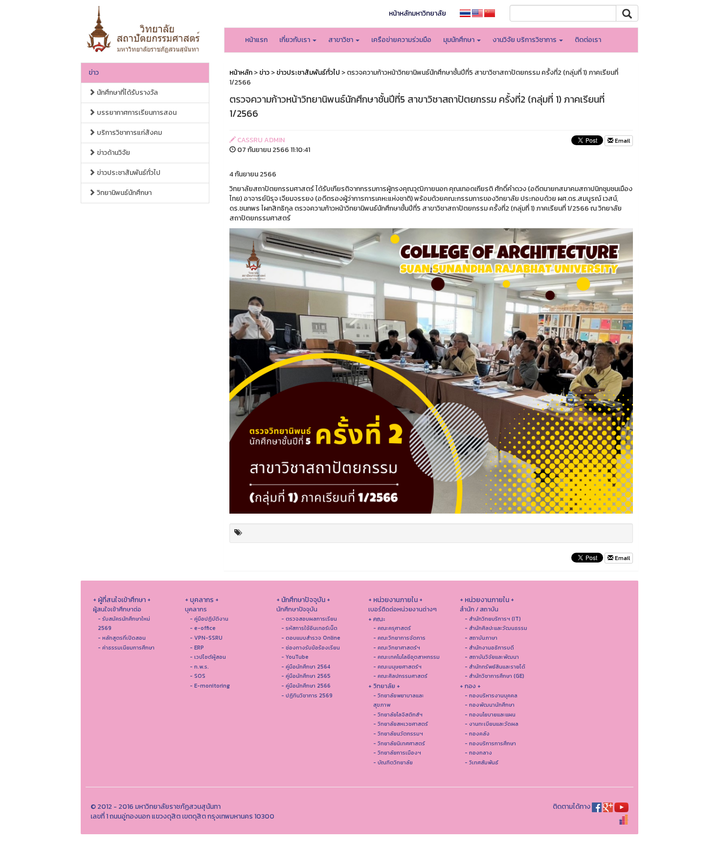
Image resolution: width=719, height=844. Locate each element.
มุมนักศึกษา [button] (459, 40)
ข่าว (94, 72)
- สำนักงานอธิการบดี (489, 647)
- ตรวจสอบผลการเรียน (309, 619)
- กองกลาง (478, 753)
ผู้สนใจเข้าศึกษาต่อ (117, 609)
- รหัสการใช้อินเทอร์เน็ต (309, 628)
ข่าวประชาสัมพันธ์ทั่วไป (127, 173)
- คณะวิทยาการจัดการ (399, 638)
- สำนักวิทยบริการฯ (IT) (493, 619)
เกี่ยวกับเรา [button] (295, 40)
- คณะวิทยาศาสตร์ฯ (396, 647)
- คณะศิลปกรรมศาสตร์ (400, 676)
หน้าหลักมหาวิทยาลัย (417, 13)
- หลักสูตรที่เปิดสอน (122, 638)
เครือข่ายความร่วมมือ (401, 40)
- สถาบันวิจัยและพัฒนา (492, 657)
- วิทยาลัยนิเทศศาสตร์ (399, 743)
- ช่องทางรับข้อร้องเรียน (310, 647)
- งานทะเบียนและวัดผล (491, 724)
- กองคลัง (477, 733)
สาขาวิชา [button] (341, 40)
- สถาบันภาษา (481, 638)
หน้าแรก (256, 40)
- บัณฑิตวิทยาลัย (393, 762)
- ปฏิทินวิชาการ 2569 (307, 695)
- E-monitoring (210, 686)
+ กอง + (470, 686)
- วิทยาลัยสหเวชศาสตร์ (400, 724)
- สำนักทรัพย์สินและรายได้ (495, 667)
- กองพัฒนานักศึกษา (490, 705)
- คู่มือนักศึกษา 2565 (306, 676)
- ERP (197, 647)
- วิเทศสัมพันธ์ (481, 762)
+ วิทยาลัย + (384, 686)
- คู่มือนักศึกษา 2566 (306, 686)
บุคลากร (196, 609)
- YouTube (295, 657)
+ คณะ (376, 619)
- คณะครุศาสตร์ (392, 628)
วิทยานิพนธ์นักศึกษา (123, 193)
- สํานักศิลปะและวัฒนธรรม (496, 628)
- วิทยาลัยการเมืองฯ (397, 753)
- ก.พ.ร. (199, 667)
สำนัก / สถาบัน (479, 609)
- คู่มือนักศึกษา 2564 (305, 667)
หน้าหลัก (240, 72)
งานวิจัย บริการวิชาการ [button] (525, 40)
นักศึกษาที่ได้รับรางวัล (126, 92)
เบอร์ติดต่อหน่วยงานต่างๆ (402, 609)
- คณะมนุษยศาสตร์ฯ (397, 667)
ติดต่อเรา (588, 40)
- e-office (203, 628)
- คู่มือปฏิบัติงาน (209, 619)
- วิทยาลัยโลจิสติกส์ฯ (398, 714)
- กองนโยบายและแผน (490, 714)
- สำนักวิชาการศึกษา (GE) (494, 676)
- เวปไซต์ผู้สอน (208, 657)
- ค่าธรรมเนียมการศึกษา (126, 647)
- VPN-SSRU (206, 638)
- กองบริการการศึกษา (490, 743)
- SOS (197, 676)
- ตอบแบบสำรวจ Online (310, 638)
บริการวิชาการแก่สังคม (128, 133)
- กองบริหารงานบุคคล (491, 695)
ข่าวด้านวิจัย (112, 153)
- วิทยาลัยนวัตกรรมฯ (398, 733)
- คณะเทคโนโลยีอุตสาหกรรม (406, 657)
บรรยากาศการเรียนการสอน (136, 113)
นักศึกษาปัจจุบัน (296, 609)
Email (621, 140)
